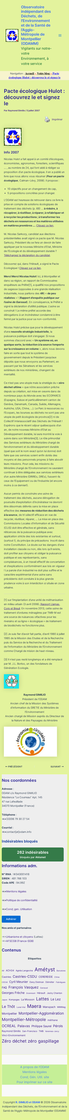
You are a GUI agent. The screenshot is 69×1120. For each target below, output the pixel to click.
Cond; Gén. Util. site (34, 1077)
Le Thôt (8, 1006)
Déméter (49, 982)
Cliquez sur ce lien (30, 268)
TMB (41, 1031)
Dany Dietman (37, 982)
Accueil (29, 73)
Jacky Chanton (54, 993)
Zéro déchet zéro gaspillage (30, 1041)
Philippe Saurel (41, 1026)
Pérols (58, 1026)
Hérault (41, 993)
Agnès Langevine (24, 970)
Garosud (44, 988)
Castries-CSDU (25, 977)
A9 (3, 971)
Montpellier (9, 1013)
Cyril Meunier (18, 982)
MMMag (61, 1007)
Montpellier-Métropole (24, 1019)
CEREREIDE (46, 976)
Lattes (42, 998)
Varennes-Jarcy (52, 1031)
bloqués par (36, 853)
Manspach (49, 1007)
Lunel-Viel (21, 1007)
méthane (53, 1020)
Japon (4, 1000)
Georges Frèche (13, 993)
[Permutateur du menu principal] (60, 35)
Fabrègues (60, 982)
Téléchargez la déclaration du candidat (27, 255)
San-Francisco (29, 1031)
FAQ (4, 987)
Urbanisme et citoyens (19, 936)
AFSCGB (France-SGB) (20, 941)
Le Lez (56, 999)
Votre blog (43, 73)
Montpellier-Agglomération (41, 1013)
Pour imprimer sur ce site (34, 1082)
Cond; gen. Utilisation (19, 909)
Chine (56, 977)
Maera (34, 1006)
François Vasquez (23, 987)
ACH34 (10, 970)
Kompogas (14, 999)
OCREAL (9, 1026)
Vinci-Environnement (13, 1035)
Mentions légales (16, 891)
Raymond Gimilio (11, 1031)
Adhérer (11, 919)
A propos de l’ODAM (34, 1067)
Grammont (30, 993)
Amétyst (44, 969)
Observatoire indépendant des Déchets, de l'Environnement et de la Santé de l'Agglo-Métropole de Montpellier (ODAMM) (36, 25)
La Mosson (27, 999)
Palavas (24, 1026)
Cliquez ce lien (44, 225)
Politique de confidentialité (21, 900)
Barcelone (61, 971)
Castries (6, 976)
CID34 (5, 982)
